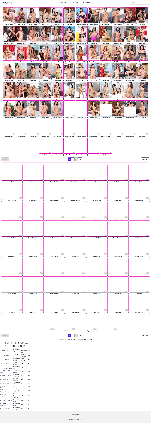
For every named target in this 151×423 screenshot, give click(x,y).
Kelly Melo (118, 136)
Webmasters (75, 414)
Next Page (145, 159)
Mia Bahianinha (33, 62)
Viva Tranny (5, 408)
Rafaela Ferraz (139, 237)
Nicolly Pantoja (54, 182)
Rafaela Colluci (142, 117)
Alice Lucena (130, 24)
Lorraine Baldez (139, 219)
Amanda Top (33, 136)
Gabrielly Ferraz (81, 24)
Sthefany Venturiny (81, 155)
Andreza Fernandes (93, 99)
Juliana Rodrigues (81, 117)
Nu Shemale (5, 359)
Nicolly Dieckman (96, 219)
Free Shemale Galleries (15, 395)
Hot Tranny (5, 383)
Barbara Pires (118, 43)
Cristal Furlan (81, 80)
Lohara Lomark (142, 62)
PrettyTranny (7, 3)
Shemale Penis (6, 375)
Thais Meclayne (139, 312)
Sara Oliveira (54, 312)
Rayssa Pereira (12, 293)
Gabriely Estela (9, 24)
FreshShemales (6, 379)
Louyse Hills (9, 99)
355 (80, 159)
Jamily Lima (33, 43)
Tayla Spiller (21, 80)
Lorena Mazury (69, 117)
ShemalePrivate (6, 350)
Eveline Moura (94, 117)
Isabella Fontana (69, 136)
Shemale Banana (7, 400)
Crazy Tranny (6, 355)
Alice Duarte (69, 155)
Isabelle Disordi (9, 117)
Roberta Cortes (139, 256)
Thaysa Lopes (21, 24)
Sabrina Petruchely (9, 43)
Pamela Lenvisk (54, 200)
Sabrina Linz (75, 293)
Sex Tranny (5, 363)
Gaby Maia (45, 24)
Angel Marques (33, 24)
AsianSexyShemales (6, 368)
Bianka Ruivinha (69, 62)
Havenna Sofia (33, 99)
